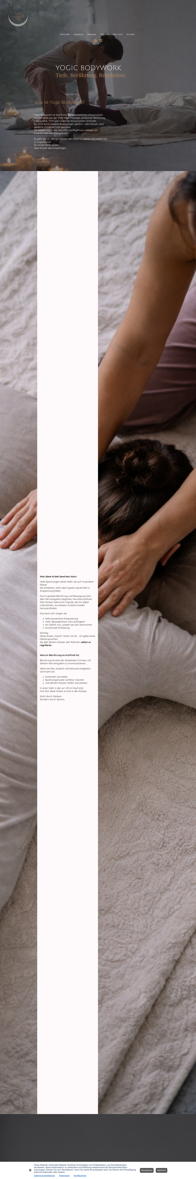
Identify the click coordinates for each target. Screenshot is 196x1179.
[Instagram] (95, 40)
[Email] (100, 40)
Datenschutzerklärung (44, 1175)
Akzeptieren (146, 1170)
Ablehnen (161, 1170)
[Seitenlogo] (18, 14)
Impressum (64, 1175)
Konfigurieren (80, 1175)
